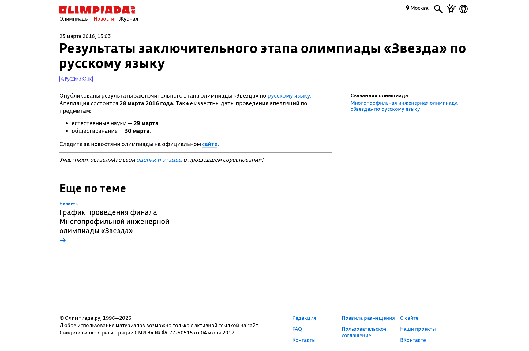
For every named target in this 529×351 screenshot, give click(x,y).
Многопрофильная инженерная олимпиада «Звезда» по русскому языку (404, 106)
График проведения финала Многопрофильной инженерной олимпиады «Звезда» (114, 223)
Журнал (128, 18)
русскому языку (289, 95)
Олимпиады (74, 18)
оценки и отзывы (159, 159)
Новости (104, 18)
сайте (209, 143)
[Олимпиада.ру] (97, 10)
